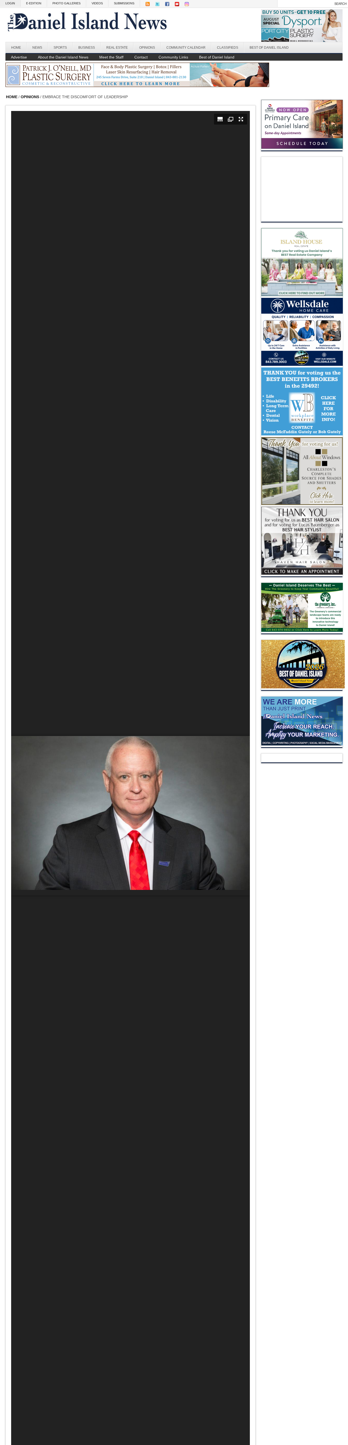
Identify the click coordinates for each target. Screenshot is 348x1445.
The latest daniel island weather (302, 216)
